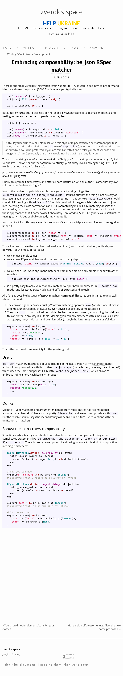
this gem (16, 182)
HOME (7, 48)
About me (97, 48)
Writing (28, 48)
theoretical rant (110, 146)
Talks (74, 48)
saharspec (98, 364)
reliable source (21, 417)
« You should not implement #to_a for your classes (28, 627)
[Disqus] (61, 583)
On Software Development (34, 54)
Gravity (16, 655)
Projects (52, 48)
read (72, 246)
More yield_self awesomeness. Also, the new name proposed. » (94, 627)
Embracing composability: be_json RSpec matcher (61, 65)
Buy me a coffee (62, 34)
